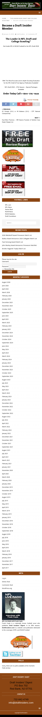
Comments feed (7, 585)
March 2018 (6, 551)
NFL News (8, 207)
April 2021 (5, 457)
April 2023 (5, 390)
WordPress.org (7, 588)
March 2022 (6, 427)
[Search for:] (21, 223)
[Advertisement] (21, 63)
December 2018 (7, 521)
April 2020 (5, 474)
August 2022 (6, 417)
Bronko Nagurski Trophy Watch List (14, 249)
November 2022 (7, 406)
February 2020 (7, 480)
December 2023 (7, 366)
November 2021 (7, 440)
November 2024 (7, 336)
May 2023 (5, 386)
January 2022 (6, 433)
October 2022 (6, 410)
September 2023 (7, 376)
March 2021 (6, 460)
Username (5, 261)
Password (5, 266)
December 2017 (7, 561)
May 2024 (5, 349)
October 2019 (6, 494)
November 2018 (7, 524)
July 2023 (5, 383)
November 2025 (7, 306)
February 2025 (7, 326)
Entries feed (6, 582)
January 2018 (6, 558)
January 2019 (6, 517)
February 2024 (7, 359)
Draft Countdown (10, 216)
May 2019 (5, 504)
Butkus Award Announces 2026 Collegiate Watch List (19, 239)
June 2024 (5, 346)
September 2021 (7, 447)
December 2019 (7, 487)
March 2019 (6, 511)
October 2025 (6, 309)
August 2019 (6, 497)
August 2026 (6, 282)
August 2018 (6, 534)
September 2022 (7, 413)
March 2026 (6, 292)
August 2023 (6, 380)
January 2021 (6, 467)
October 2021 (6, 443)
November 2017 (7, 564)
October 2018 (6, 527)
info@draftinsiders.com (21, 702)
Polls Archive (6, 668)
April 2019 (5, 507)
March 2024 (6, 356)
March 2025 (6, 322)
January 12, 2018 (9, 34)
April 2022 (5, 423)
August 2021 (6, 450)
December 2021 (7, 437)
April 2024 (5, 353)
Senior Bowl (9, 209)
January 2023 (6, 400)
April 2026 (5, 289)
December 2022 (7, 403)
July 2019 (5, 501)
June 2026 (5, 286)
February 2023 (7, 396)
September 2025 (7, 312)
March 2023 (6, 393)
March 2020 (6, 477)
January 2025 (6, 329)
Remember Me (9, 269)
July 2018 (5, 537)
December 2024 (7, 333)
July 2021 (5, 453)
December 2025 (7, 302)
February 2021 (7, 464)
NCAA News (9, 211)
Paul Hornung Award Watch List (12, 242)
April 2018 (5, 548)
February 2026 (7, 296)
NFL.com (8, 205)
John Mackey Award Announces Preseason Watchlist (19, 245)
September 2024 (7, 343)
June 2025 (5, 316)
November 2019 (7, 490)
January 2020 (6, 484)
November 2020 (7, 470)
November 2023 (7, 370)
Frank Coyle (6, 623)
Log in (4, 578)
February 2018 (7, 554)
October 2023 (6, 373)
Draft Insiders (20, 34)
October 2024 (6, 339)
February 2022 (7, 430)
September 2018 (7, 531)
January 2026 (6, 299)
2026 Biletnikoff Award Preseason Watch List (17, 235)
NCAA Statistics (10, 214)
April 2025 (5, 319)
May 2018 (5, 544)
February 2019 (7, 514)
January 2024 (6, 363)
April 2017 (5, 568)
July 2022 (5, 420)
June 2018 (5, 541)
